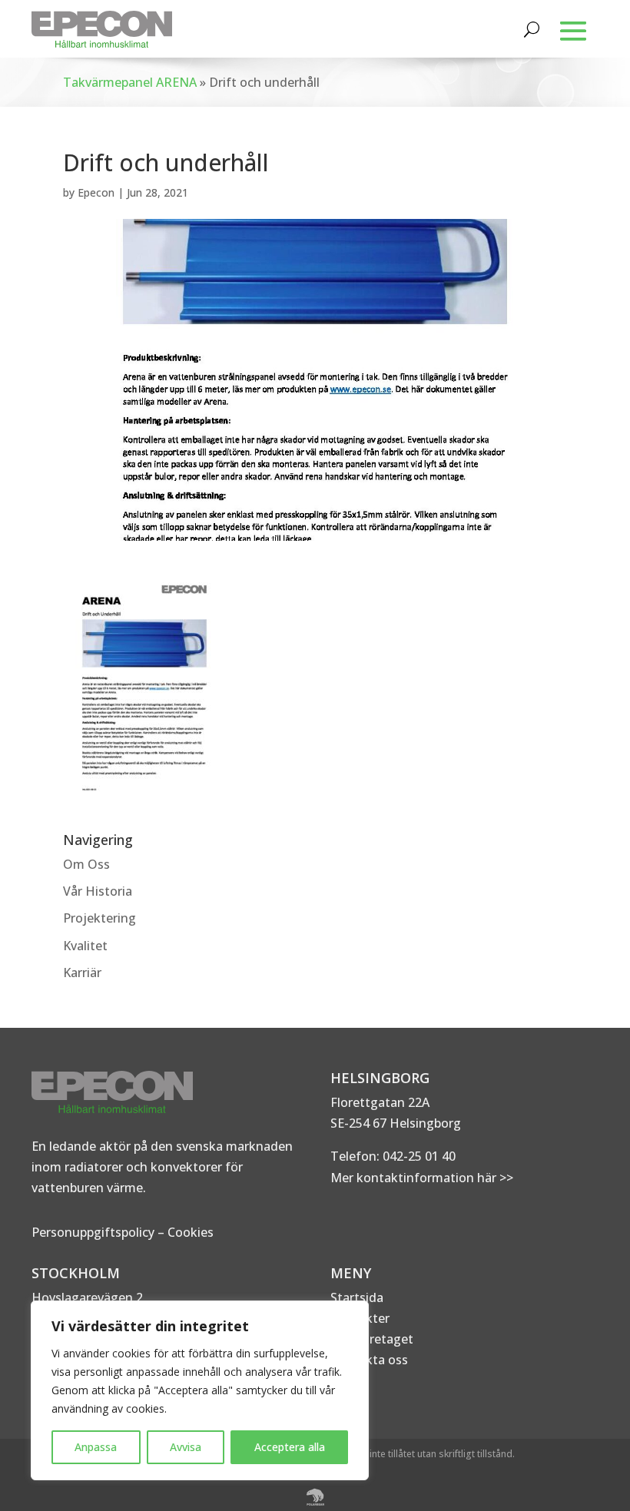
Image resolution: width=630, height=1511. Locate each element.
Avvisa (185, 1447)
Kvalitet (85, 945)
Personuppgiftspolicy (93, 1232)
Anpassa (96, 1447)
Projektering (99, 918)
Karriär (82, 972)
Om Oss (86, 864)
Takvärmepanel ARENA (130, 82)
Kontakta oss (369, 1359)
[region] (200, 1390)
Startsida (356, 1297)
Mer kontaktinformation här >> (421, 1177)
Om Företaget (371, 1338)
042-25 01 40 (418, 1156)
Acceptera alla (289, 1447)
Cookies (190, 1232)
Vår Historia (97, 891)
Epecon (96, 192)
